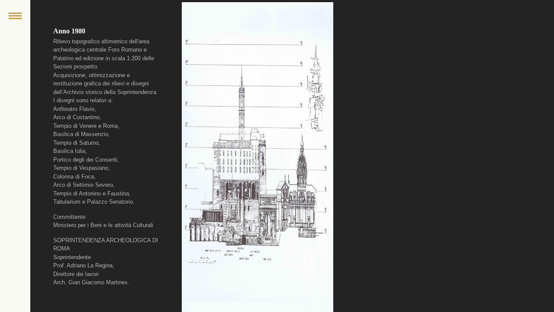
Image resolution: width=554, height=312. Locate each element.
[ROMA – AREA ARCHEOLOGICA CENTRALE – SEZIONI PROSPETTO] (257, 152)
